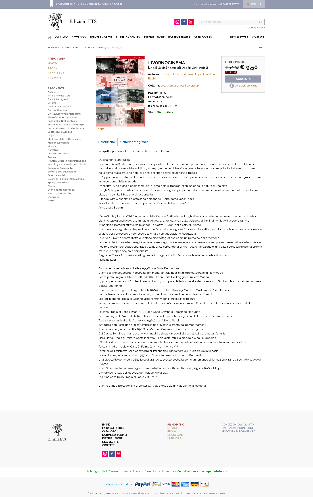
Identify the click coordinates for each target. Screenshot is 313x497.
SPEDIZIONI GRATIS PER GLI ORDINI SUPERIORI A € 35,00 (89, 4)
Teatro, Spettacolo (59, 193)
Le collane (56, 73)
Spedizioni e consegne (238, 428)
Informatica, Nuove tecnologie (66, 124)
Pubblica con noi (128, 37)
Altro (51, 200)
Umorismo (54, 197)
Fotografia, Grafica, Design (63, 121)
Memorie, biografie (59, 142)
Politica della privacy (171, 493)
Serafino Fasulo (171, 74)
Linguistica (54, 135)
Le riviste (55, 78)
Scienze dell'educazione (62, 171)
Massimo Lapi (192, 74)
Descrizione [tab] (106, 142)
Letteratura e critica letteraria (66, 128)
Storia (51, 186)
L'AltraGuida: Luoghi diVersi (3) (88, 47)
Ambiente (53, 92)
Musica (52, 146)
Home (51, 47)
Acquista (243, 79)
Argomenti (56, 88)
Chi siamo (61, 37)
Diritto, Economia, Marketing (64, 113)
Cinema (52, 103)
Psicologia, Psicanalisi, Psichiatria (67, 164)
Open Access (203, 37)
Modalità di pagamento (238, 431)
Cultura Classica (57, 110)
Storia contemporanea (61, 189)
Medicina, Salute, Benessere (64, 139)
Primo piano (56, 58)
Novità (53, 63)
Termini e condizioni (150, 493)
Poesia (52, 157)
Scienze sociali (56, 175)
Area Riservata (229, 4)
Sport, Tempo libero (59, 182)
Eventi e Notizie (100, 37)
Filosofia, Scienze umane (62, 117)
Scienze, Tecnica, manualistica (66, 179)
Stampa (259, 47)
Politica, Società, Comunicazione (67, 160)
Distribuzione (154, 37)
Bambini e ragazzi (58, 99)
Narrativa (53, 150)
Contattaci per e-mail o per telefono (201, 471)
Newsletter (239, 37)
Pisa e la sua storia (59, 153)
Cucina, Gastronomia (60, 106)
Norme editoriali (114, 434)
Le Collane (62, 47)
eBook (52, 68)
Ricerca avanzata (255, 27)
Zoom (100, 129)
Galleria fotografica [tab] (134, 142)
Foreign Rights (179, 37)
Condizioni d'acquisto (238, 424)
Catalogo (79, 37)
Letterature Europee (60, 131)
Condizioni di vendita (204, 4)
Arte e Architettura (59, 95)
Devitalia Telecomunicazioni (212, 493)
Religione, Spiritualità (60, 168)
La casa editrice (113, 428)
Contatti (258, 37)
